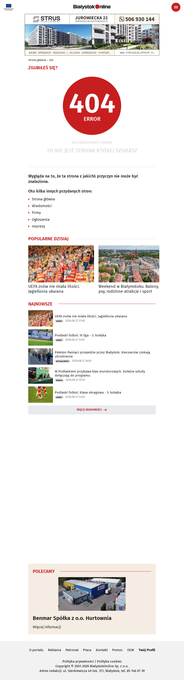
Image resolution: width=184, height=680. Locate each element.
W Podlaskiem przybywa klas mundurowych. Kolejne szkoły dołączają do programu (100, 373)
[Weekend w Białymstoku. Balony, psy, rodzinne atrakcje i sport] (131, 263)
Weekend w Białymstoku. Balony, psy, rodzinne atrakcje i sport (129, 289)
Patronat (72, 650)
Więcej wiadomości (89, 409)
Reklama (54, 650)
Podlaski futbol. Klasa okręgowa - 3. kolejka (88, 392)
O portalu (36, 650)
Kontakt (102, 650)
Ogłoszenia (41, 219)
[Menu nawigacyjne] (175, 7)
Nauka (59, 380)
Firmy (36, 212)
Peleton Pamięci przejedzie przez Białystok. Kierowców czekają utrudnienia (102, 354)
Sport (59, 321)
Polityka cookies (109, 661)
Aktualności (62, 361)
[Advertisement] (92, 488)
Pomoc (117, 650)
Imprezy (38, 226)
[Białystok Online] (92, 6)
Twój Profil (147, 650)
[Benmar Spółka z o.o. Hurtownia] (92, 594)
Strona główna (37, 60)
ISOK (130, 650)
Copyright (62, 666)
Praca (87, 650)
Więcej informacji (47, 627)
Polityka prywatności (78, 661)
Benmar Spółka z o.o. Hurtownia (72, 618)
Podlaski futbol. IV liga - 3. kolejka (80, 335)
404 (51, 60)
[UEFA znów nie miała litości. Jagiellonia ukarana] (61, 263)
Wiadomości (42, 206)
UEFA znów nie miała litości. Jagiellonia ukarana (54, 289)
